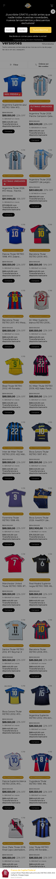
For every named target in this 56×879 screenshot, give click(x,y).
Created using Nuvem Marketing (28, 40)
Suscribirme (40, 30)
